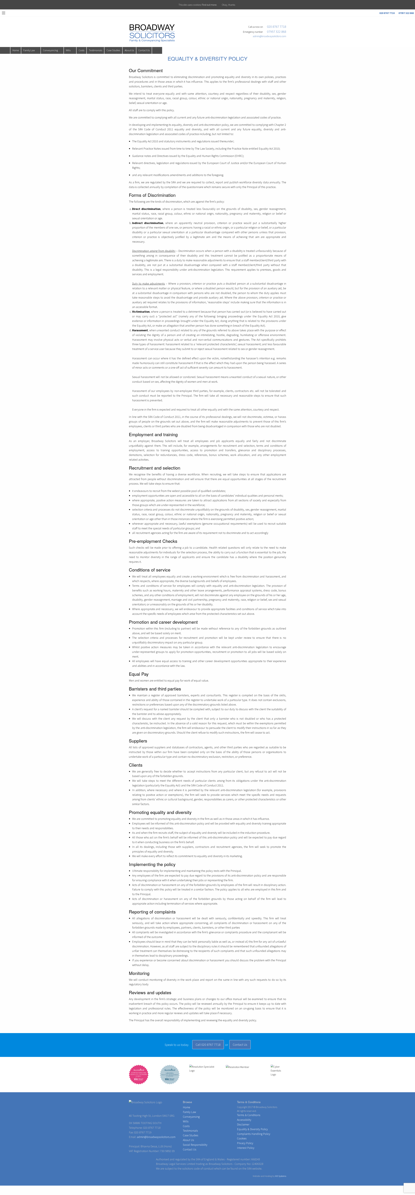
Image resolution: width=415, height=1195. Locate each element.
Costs (81, 50)
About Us (129, 50)
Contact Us (144, 50)
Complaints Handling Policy (253, 1134)
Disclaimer (243, 1124)
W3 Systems (280, 1176)
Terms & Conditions (248, 1115)
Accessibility (244, 1120)
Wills (68, 50)
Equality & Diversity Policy (252, 1129)
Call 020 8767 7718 (208, 1044)
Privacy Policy (245, 1143)
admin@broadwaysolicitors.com (269, 36)
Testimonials (95, 50)
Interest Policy (245, 1148)
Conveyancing (50, 50)
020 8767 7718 (387, 13)
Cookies (242, 1138)
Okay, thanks (228, 4)
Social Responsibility (195, 1145)
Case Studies (113, 50)
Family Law (29, 50)
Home (15, 50)
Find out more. (209, 4)
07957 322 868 (406, 13)
